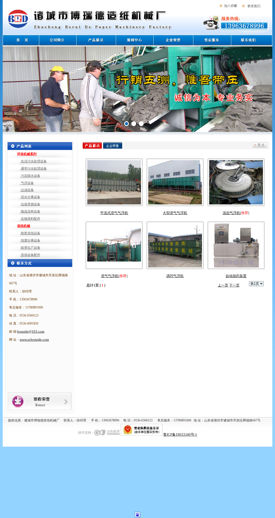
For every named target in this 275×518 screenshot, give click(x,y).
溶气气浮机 (109, 276)
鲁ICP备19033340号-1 (180, 434)
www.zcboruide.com (34, 339)
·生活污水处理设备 (33, 161)
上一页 (223, 285)
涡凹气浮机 (175, 276)
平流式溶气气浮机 (114, 213)
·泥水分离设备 (30, 197)
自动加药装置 (236, 276)
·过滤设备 (27, 190)
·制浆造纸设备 (30, 233)
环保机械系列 (27, 154)
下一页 (234, 285)
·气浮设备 (27, 183)
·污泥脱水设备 (30, 176)
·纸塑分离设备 (30, 240)
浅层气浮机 (231, 213)
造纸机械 (23, 226)
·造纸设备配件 (30, 255)
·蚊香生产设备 (30, 247)
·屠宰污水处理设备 (33, 168)
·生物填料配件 (30, 219)
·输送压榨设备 (30, 211)
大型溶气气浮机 (175, 213)
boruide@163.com (30, 331)
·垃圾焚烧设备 (30, 204)
